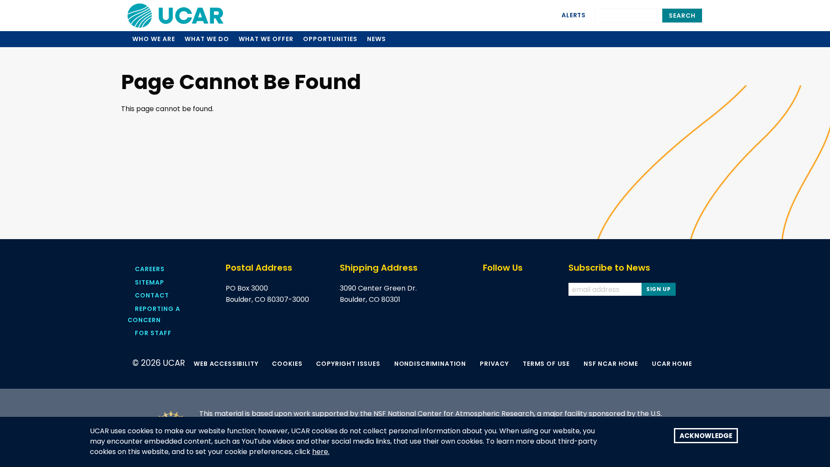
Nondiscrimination (430, 363)
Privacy (494, 363)
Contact (152, 295)
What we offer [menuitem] (266, 39)
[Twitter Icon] (505, 289)
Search (682, 15)
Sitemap (149, 282)
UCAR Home (672, 363)
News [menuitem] (376, 39)
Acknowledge (706, 435)
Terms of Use (546, 363)
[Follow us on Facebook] (487, 289)
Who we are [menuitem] (153, 39)
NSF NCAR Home (611, 363)
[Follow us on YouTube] (523, 289)
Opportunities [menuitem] (330, 39)
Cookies (287, 363)
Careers (150, 269)
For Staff (153, 333)
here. (320, 451)
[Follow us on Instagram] (541, 289)
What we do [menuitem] (207, 39)
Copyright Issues (348, 363)
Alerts (574, 15)
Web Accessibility (226, 363)
